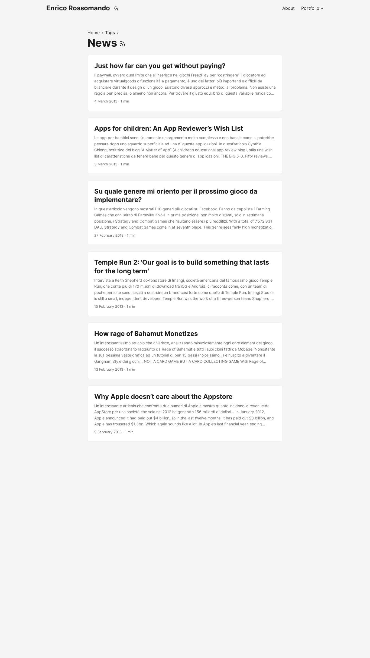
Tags (110, 32)
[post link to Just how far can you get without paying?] (185, 83)
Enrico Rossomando (78, 8)
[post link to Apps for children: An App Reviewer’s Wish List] (185, 146)
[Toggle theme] (116, 8)
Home (93, 32)
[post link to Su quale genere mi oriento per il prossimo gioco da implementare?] (185, 213)
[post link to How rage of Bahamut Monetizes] (185, 351)
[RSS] (122, 42)
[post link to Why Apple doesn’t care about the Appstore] (185, 414)
